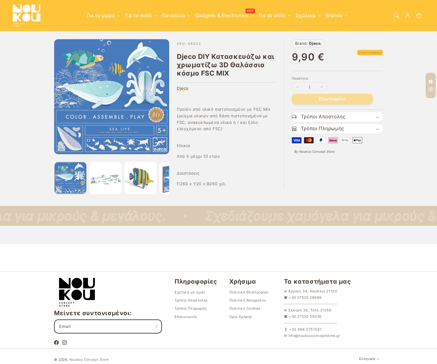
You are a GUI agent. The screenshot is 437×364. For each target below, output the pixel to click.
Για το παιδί (138, 15)
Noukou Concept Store (89, 359)
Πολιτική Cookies (245, 308)
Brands (334, 15)
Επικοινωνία (185, 316)
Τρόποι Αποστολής (191, 300)
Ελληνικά (367, 359)
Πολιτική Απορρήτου (247, 300)
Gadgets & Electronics (222, 15)
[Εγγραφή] (156, 326)
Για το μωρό (101, 15)
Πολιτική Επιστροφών (249, 292)
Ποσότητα (300, 78)
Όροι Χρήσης (241, 316)
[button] (396, 15)
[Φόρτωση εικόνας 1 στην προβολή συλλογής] (70, 178)
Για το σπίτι (272, 15)
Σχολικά (306, 15)
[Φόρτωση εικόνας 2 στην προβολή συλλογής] (105, 178)
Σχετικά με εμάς (189, 292)
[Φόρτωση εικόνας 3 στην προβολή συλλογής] (140, 178)
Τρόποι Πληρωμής (190, 308)
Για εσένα (173, 15)
